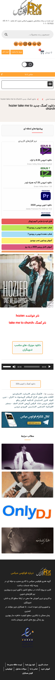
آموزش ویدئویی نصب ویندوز (41, 240)
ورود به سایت (16, 51)
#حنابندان (38, 400)
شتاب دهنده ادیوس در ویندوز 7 (40, 234)
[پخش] (49, 366)
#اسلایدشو (17, 394)
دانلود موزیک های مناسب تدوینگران (27, 347)
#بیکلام (29, 397)
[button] (50, 83)
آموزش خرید (45, 669)
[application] (27, 367)
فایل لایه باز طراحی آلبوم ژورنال (40, 221)
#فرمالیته (49, 407)
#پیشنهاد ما (20, 397)
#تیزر (46, 400)
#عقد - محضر (12, 403)
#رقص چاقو (21, 400)
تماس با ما (34, 669)
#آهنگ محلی (36, 394)
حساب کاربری (43, 664)
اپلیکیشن (9, 669)
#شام (20, 403)
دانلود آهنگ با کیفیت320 (25, 383)
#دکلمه (30, 400)
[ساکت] (14, 366)
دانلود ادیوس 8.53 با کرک (41, 160)
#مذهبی (41, 407)
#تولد (51, 400)
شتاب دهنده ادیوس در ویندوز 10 (39, 227)
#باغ (35, 397)
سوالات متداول (21, 669)
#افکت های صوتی (45, 397)
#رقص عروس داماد (45, 403)
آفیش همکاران (27, 673)
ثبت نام (6, 51)
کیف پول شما (30, 664)
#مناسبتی (32, 407)
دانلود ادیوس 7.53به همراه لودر (38, 182)
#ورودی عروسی (20, 407)
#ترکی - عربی (8, 397)
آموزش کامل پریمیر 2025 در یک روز (38, 247)
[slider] (7, 366)
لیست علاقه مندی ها (14, 664)
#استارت (26, 394)
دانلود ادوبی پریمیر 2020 (41, 205)
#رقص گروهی (30, 403)
